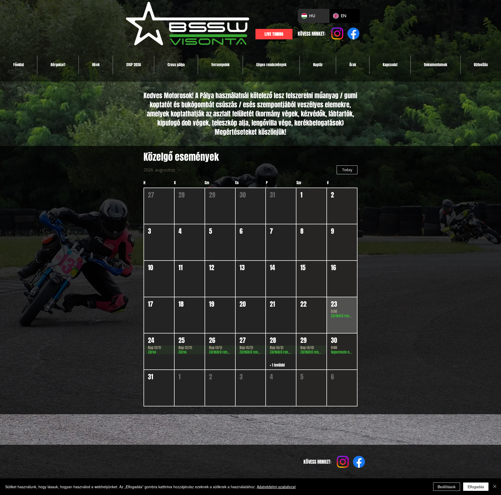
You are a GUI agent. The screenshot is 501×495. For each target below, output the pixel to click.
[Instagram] (337, 33)
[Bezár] (495, 486)
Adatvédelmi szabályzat (276, 486)
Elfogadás (476, 486)
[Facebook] (353, 33)
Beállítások (447, 486)
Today (347, 169)
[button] (159, 206)
